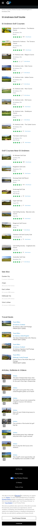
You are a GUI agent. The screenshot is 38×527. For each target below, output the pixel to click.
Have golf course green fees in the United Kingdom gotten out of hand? (23, 390)
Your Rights (8, 503)
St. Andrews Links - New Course (22, 89)
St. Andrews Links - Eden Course (22, 66)
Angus (4, 283)
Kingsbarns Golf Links (19, 167)
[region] (19, 508)
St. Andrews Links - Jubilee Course (23, 77)
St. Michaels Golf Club (19, 155)
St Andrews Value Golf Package (22, 327)
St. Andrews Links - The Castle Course (24, 124)
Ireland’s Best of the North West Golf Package (24, 360)
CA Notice (19, 482)
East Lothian (6, 289)
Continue (19, 523)
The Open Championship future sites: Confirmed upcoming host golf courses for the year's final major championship (24, 379)
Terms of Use (19, 487)
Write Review (28, 37)
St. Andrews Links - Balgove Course (23, 55)
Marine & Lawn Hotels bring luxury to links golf (24, 413)
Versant (17, 496)
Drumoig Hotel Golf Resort (20, 178)
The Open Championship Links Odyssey (24, 338)
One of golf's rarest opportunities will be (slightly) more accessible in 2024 (24, 458)
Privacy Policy (19, 474)
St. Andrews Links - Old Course (22, 100)
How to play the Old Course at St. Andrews (23, 446)
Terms (8, 497)
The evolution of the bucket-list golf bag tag (23, 424)
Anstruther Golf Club (19, 257)
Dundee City (6, 276)
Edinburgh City (6, 296)
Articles (15, 376)
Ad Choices (19, 469)
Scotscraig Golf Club (19, 189)
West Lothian (6, 302)
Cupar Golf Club (17, 201)
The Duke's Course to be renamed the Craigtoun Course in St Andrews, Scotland (24, 401)
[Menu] (3, 3)
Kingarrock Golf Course (19, 223)
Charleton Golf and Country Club (22, 234)
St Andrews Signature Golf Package (23, 349)
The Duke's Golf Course (20, 136)
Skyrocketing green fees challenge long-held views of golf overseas (23, 435)
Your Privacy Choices (21, 478)
